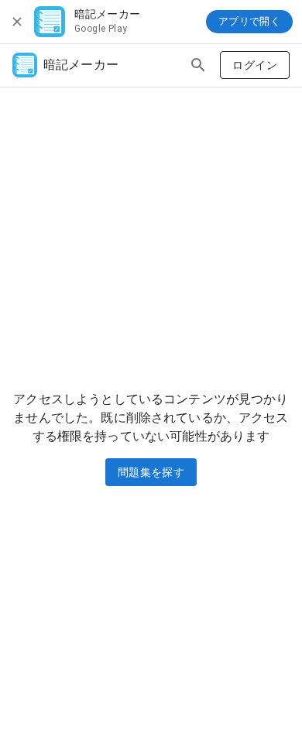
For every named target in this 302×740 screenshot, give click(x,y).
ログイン (254, 65)
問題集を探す (151, 472)
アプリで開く (249, 21)
